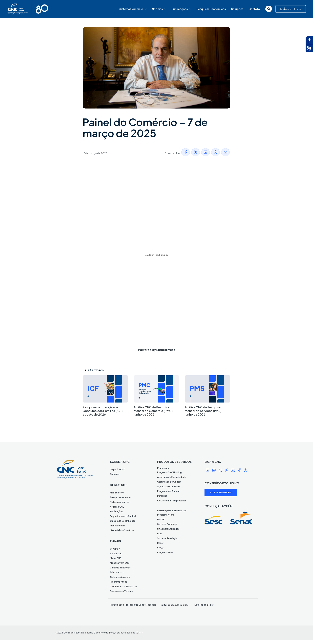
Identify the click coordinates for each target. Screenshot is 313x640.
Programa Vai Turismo (168, 491)
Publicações (180, 9)
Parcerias (162, 496)
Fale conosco (117, 572)
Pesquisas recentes (121, 497)
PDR (159, 533)
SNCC (160, 547)
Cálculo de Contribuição (122, 521)
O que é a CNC (117, 469)
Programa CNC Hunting (169, 472)
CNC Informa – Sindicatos (123, 586)
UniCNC (161, 519)
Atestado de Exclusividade (171, 477)
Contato (254, 9)
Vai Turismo (116, 553)
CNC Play (115, 548)
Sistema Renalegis (167, 538)
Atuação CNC (117, 506)
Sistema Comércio (131, 9)
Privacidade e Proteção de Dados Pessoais (133, 604)
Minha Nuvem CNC (119, 563)
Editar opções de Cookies (175, 605)
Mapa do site (117, 492)
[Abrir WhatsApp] (304, 630)
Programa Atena (118, 581)
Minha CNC (115, 558)
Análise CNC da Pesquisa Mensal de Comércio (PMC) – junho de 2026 (154, 410)
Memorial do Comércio (122, 530)
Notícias (157, 9)
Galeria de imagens (120, 577)
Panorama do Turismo (121, 591)
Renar (160, 543)
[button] (185, 152)
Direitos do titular (204, 604)
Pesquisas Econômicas (211, 9)
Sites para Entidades (168, 529)
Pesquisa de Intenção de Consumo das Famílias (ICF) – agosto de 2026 (104, 410)
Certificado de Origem (169, 481)
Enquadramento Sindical (123, 516)
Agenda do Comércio (168, 486)
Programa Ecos (165, 552)
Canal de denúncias (120, 567)
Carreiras (115, 474)
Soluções (237, 9)
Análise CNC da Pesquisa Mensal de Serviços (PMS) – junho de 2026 (204, 410)
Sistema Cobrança (167, 524)
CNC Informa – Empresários (171, 500)
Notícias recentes (119, 502)
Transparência (117, 525)
